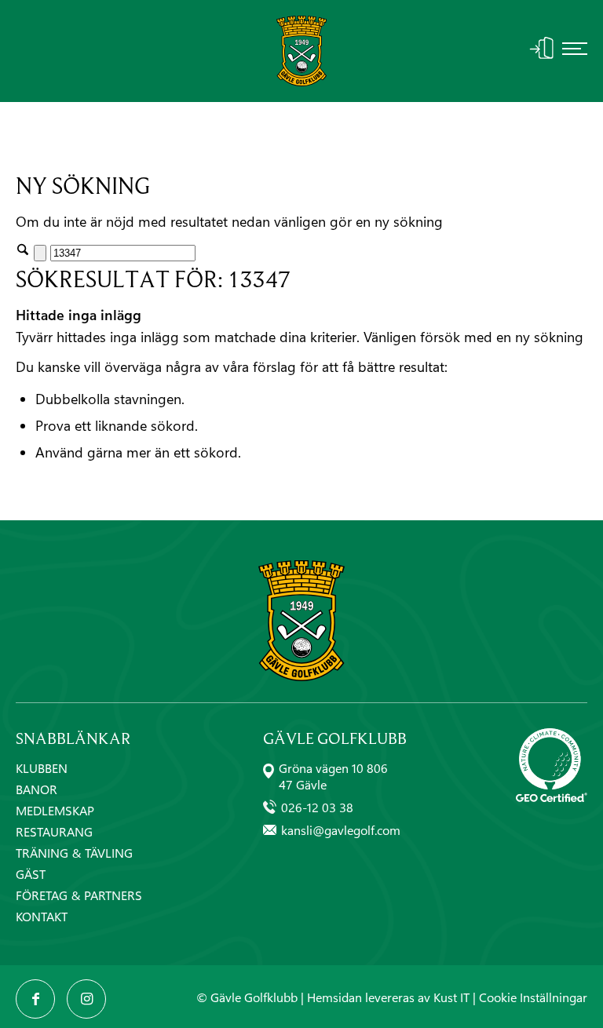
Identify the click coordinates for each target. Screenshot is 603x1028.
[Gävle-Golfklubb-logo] (301, 51)
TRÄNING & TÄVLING (74, 852)
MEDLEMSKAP (55, 810)
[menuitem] (574, 51)
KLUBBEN (42, 768)
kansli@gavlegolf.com (340, 830)
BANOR (36, 789)
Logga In (541, 47)
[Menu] (574, 51)
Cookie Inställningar (533, 997)
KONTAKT (42, 916)
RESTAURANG (54, 831)
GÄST (31, 874)
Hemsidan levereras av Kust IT (388, 997)
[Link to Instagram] (86, 999)
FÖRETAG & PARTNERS (79, 895)
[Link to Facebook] (35, 999)
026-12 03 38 (317, 807)
